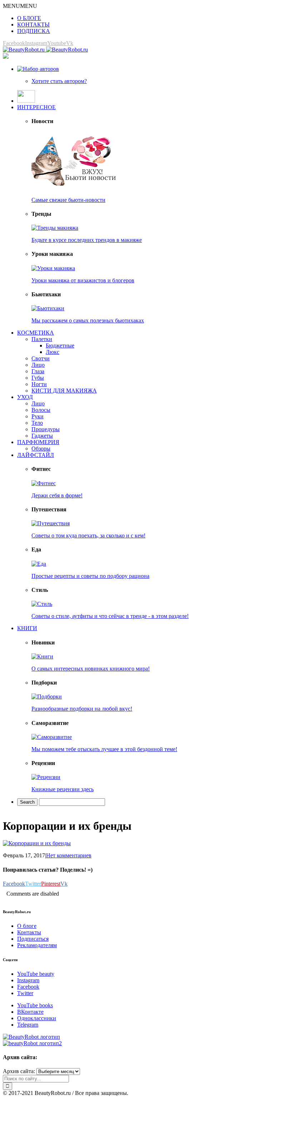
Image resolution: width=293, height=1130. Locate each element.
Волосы (40, 410)
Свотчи (40, 358)
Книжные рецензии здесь (62, 789)
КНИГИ (27, 628)
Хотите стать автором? (59, 81)
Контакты (29, 932)
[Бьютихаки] (47, 308)
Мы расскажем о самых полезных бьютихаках (87, 320)
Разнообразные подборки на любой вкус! (81, 709)
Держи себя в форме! (57, 495)
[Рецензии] (45, 777)
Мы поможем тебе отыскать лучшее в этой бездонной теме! (104, 749)
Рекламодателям (37, 945)
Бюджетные (60, 345)
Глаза (37, 371)
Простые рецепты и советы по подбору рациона (90, 576)
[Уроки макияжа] (53, 268)
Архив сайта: (19, 1071)
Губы (37, 378)
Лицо (38, 365)
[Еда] (38, 564)
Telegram (27, 1025)
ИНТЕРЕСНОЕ (36, 107)
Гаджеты (42, 436)
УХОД (25, 397)
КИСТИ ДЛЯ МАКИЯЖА (64, 391)
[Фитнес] (43, 483)
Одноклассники (36, 1018)
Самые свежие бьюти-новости (68, 200)
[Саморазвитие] (51, 737)
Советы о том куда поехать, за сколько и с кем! (88, 535)
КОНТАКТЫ (33, 24)
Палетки (41, 339)
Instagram (28, 980)
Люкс (52, 352)
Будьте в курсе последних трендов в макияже (86, 240)
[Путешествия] (50, 523)
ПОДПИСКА (33, 31)
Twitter (25, 993)
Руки (37, 416)
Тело (37, 423)
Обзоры (40, 448)
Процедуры (45, 429)
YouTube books (35, 1005)
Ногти (39, 384)
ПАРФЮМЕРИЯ (38, 442)
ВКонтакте (30, 1012)
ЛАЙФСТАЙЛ (35, 455)
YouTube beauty (35, 974)
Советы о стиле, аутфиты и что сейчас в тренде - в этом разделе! (110, 616)
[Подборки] (46, 696)
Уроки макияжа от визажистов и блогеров (82, 280)
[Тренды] (54, 228)
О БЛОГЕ (29, 18)
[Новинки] (42, 656)
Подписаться (33, 939)
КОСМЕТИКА (35, 333)
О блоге (26, 926)
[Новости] (74, 188)
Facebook (28, 987)
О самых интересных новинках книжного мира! (90, 669)
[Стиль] (41, 604)
